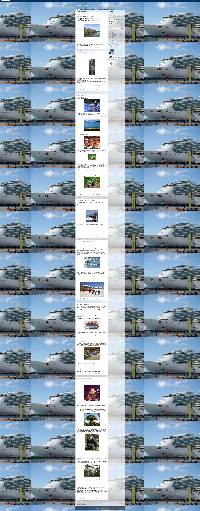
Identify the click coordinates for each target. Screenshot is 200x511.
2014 (111, 37)
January (112, 33)
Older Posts (104, 502)
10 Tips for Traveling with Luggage (84, 304)
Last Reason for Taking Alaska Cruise (85, 52)
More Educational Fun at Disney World (85, 378)
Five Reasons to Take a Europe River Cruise (86, 14)
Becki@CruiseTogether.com (117, 23)
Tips (106, 9)
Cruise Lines (111, 9)
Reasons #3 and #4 (81, 95)
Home (78, 9)
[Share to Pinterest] (99, 47)
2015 (111, 32)
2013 (111, 38)
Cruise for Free (96, 9)
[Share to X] (97, 47)
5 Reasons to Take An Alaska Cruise (85, 241)
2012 (111, 40)
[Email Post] (93, 89)
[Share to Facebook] (98, 47)
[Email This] (95, 47)
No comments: (89, 89)
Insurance (102, 9)
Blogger (106, 508)
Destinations (83, 9)
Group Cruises (89, 9)
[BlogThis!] (96, 47)
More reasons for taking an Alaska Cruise (86, 200)
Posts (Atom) (83, 504)
